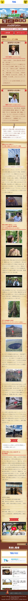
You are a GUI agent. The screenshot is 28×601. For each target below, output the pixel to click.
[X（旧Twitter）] (16, 20)
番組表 (26, 2)
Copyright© (4, 596)
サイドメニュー (2, 2)
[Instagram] (20, 20)
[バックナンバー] (11, 21)
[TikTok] (24, 20)
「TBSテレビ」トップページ (14, 2)
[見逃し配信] (4, 21)
